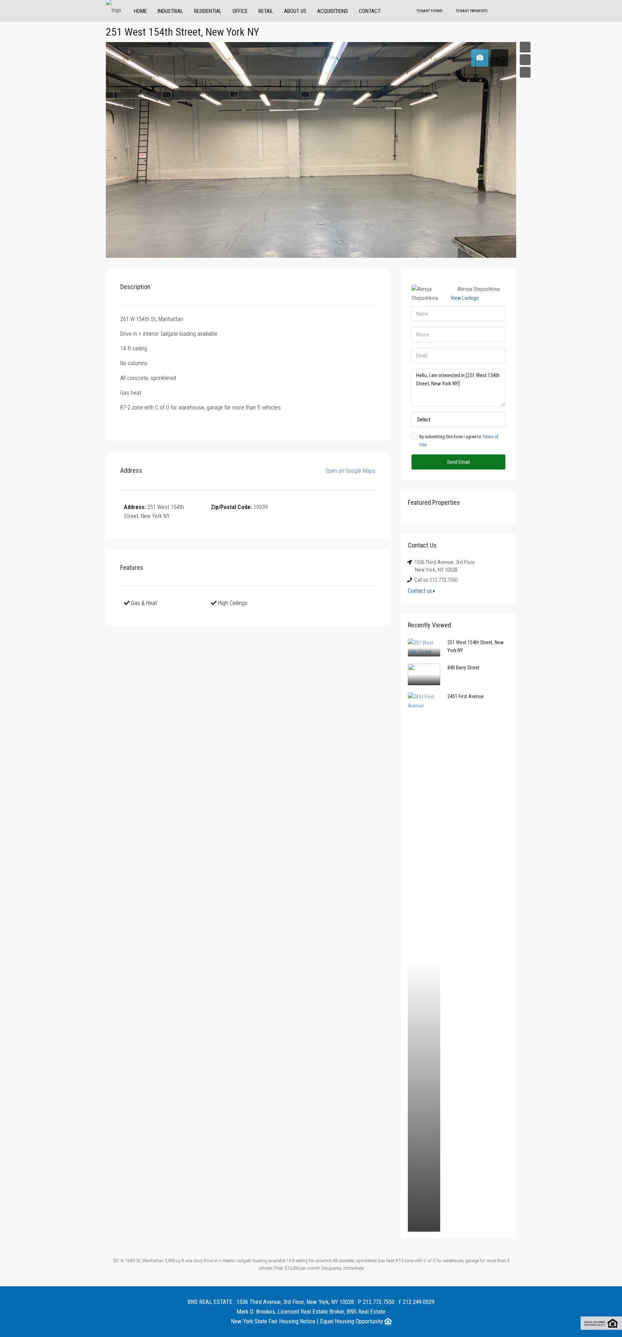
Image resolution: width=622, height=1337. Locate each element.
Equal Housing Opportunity (352, 1321)
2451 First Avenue (465, 696)
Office (240, 11)
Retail (265, 11)
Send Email (458, 462)
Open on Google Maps (349, 470)
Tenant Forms (429, 11)
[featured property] (424, 647)
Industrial (170, 11)
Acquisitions (332, 11)
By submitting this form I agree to (459, 440)
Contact (369, 11)
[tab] (479, 58)
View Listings (465, 298)
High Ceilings (233, 603)
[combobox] (458, 419)
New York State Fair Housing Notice (273, 1321)
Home (140, 11)
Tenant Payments (471, 11)
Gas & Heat (144, 603)
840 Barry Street (463, 667)
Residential (208, 11)
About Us (295, 11)
